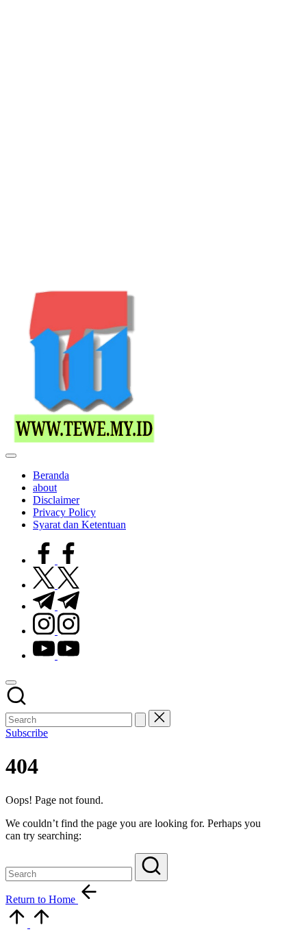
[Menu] (10, 456)
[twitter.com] (56, 585)
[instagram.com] (56, 631)
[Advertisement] (141, 146)
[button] (140, 720)
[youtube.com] (56, 655)
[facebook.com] (56, 560)
